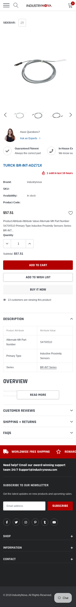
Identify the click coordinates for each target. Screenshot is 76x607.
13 (9, 299)
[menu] (6, 5)
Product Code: (11, 202)
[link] (6, 522)
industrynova (34, 182)
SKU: (6, 188)
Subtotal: (8, 253)
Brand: (7, 182)
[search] (16, 5)
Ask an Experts (29, 138)
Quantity (8, 235)
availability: (10, 195)
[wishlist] (71, 213)
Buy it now (38, 289)
